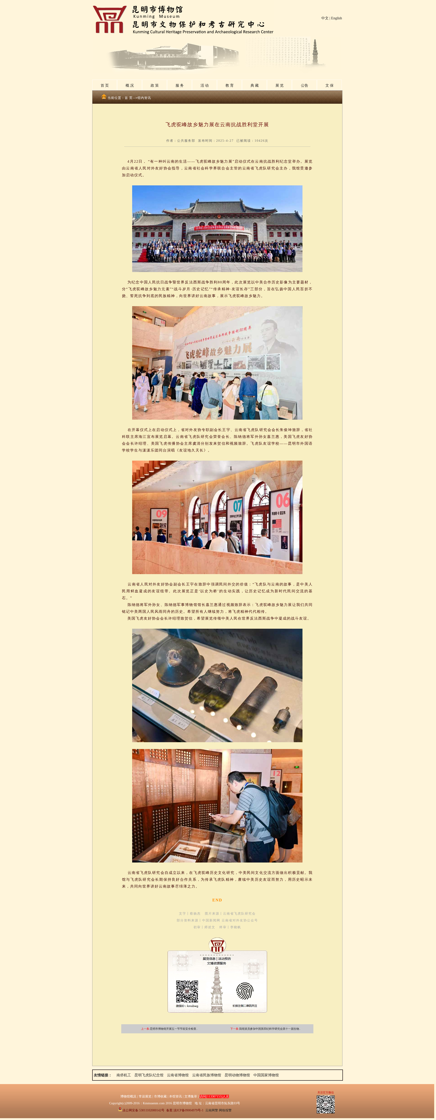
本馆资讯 (175, 1096)
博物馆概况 (128, 1096)
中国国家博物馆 (266, 1075)
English (336, 18)
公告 (304, 85)
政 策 (155, 85)
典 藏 (254, 85)
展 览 (279, 85)
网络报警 (225, 1110)
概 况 (130, 85)
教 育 (229, 85)
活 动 (205, 85)
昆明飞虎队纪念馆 (149, 1075)
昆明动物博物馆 (237, 1075)
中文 (325, 18)
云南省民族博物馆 (206, 1075)
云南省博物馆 (178, 1075)
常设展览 (145, 1096)
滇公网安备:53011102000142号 (143, 1110)
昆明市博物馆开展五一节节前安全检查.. (174, 1028)
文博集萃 (190, 1096)
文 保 (329, 85)
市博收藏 (160, 1096)
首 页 (105, 85)
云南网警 (211, 1110)
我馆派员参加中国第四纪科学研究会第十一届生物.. (269, 1028)
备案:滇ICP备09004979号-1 (184, 1110)
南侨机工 (123, 1075)
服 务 (180, 85)
